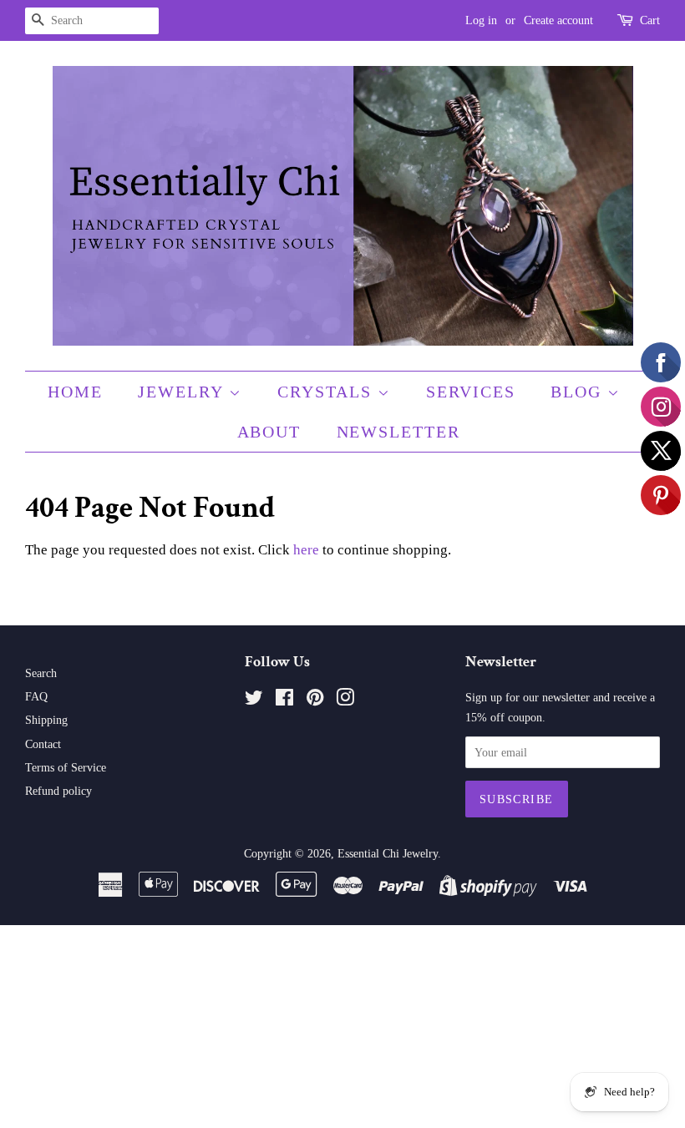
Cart (650, 20)
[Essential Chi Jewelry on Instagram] (345, 700)
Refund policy (58, 790)
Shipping (46, 719)
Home (75, 391)
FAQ (36, 696)
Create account (558, 20)
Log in (481, 20)
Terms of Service (65, 767)
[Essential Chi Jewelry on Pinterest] (315, 700)
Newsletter (399, 431)
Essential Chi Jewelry (387, 853)
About (269, 431)
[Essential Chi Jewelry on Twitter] (254, 700)
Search (41, 673)
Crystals (327, 391)
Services (470, 391)
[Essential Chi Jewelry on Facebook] (284, 700)
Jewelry (183, 391)
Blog (579, 391)
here (306, 550)
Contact (43, 744)
